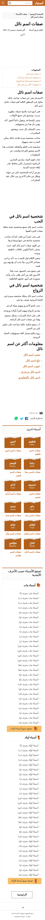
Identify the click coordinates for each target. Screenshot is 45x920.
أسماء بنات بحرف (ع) (28, 675)
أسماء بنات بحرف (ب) (28, 598)
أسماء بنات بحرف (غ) (28, 680)
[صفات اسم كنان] (32, 543)
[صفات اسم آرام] (12, 485)
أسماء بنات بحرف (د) (28, 627)
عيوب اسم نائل (31, 366)
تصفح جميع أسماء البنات (21, 729)
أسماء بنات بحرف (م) (28, 704)
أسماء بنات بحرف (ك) (28, 694)
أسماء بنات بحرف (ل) (28, 699)
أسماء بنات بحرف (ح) (28, 617)
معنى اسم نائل (31, 355)
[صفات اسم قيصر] (12, 464)
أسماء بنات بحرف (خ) (28, 622)
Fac (22, 907)
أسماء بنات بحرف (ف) (28, 684)
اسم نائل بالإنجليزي (29, 377)
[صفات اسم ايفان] (32, 525)
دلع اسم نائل (33, 360)
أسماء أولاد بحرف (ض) (28, 813)
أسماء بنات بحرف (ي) (28, 723)
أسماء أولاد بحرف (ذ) (28, 784)
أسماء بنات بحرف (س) (28, 646)
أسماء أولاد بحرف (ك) (28, 846)
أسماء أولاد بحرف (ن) (28, 861)
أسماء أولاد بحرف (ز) (28, 794)
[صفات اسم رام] (32, 507)
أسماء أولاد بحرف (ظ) (28, 822)
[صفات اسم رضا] (32, 464)
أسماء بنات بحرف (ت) (28, 603)
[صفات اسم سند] (12, 507)
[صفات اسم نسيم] (32, 485)
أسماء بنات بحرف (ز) (28, 641)
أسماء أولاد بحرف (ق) (28, 841)
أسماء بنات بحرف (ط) (28, 665)
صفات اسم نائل (32, 74)
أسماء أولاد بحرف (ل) (28, 851)
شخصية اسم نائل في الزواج (27, 81)
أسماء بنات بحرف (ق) (28, 689)
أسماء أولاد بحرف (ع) (28, 827)
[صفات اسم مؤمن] (12, 543)
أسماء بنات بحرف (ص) (28, 656)
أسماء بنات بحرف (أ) (29, 593)
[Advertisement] (22, 53)
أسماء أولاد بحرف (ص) (28, 808)
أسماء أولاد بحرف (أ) (29, 746)
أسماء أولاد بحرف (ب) (28, 750)
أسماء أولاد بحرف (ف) (28, 837)
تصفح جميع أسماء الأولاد (22, 881)
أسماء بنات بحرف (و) (28, 718)
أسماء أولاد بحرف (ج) (28, 765)
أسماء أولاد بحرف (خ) (28, 774)
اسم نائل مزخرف (30, 372)
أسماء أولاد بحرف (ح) (28, 770)
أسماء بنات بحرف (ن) (28, 708)
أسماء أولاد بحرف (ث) (28, 760)
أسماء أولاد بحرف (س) (28, 798)
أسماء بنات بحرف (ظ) (28, 670)
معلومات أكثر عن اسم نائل (28, 85)
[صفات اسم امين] (12, 442)
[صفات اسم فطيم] (32, 442)
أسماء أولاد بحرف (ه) (28, 865)
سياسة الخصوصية (19, 916)
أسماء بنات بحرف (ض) (28, 660)
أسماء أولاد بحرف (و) (28, 870)
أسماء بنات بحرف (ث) (28, 608)
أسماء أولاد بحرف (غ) (28, 832)
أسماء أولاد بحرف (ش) (28, 803)
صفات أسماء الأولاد (33, 413)
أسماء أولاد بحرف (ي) (28, 875)
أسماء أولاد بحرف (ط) (28, 817)
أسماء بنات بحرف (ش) (28, 651)
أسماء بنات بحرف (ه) (28, 713)
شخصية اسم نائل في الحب (28, 78)
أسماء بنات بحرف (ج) (28, 613)
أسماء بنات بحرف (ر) (28, 637)
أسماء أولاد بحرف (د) (28, 779)
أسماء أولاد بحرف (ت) (28, 755)
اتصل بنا (28, 916)
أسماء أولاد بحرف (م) (28, 856)
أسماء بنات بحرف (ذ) (28, 632)
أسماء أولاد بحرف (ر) (28, 789)
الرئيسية (22, 894)
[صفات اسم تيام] (12, 525)
